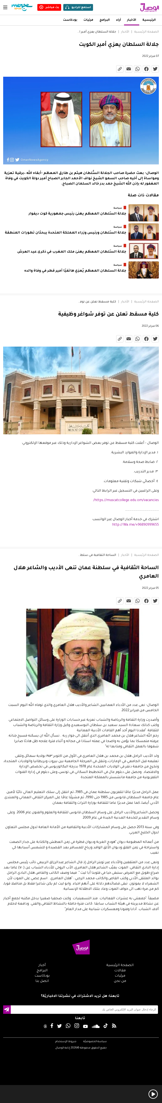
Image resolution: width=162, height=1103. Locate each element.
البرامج (105, 20)
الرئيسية (149, 20)
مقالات (120, 971)
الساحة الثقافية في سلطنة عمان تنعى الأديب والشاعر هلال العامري (96, 555)
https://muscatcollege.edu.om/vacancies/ (126, 500)
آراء (118, 20)
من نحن (120, 981)
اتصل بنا (42, 981)
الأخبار (131, 20)
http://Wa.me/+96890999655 (135, 525)
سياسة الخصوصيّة (95, 1041)
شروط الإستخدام (65, 1041)
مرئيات (88, 20)
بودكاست (70, 20)
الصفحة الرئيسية (146, 32)
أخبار (42, 965)
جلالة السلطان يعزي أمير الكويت (96, 32)
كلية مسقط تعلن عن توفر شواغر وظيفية (96, 302)
